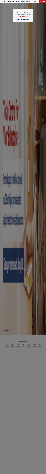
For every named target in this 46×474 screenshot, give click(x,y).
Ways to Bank (19, 1)
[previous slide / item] (2, 169)
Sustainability (23, 1)
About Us (27, 1)
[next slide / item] (44, 169)
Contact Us (30, 1)
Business (13, 1)
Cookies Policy (20, 16)
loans (16, 1)
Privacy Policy (25, 16)
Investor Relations (34, 1)
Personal (9, 1)
